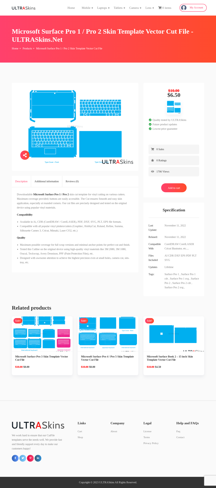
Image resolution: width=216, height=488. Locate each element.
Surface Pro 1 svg (179, 278)
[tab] (21, 181)
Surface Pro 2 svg (174, 287)
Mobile (86, 7)
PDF (188, 255)
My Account (196, 7)
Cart (80, 431)
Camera (134, 7)
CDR (171, 255)
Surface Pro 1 (172, 274)
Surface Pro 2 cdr (181, 283)
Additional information (46, 181)
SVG (167, 260)
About (114, 431)
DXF (177, 255)
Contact (180, 437)
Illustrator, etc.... (180, 248)
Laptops (102, 7)
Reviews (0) (72, 181)
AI (166, 255)
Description (21, 181)
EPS (183, 255)
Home (71, 7)
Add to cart (174, 188)
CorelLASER (186, 244)
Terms (146, 437)
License (147, 431)
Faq (178, 431)
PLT (194, 255)
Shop (80, 437)
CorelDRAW (172, 244)
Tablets (118, 7)
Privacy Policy (151, 443)
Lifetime (169, 267)
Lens (148, 7)
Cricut (168, 248)
